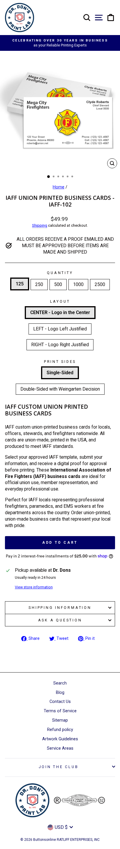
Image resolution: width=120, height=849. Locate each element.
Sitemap (60, 720)
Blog (60, 692)
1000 (78, 284)
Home (58, 187)
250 (39, 284)
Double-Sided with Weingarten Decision (60, 389)
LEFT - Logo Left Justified (60, 329)
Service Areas (60, 748)
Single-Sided (60, 372)
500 (58, 284)
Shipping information (60, 607)
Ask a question (60, 620)
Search (60, 683)
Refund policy (60, 729)
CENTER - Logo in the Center (60, 312)
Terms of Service (60, 710)
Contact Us (60, 701)
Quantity (60, 273)
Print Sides (60, 361)
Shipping (39, 225)
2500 (100, 284)
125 (20, 284)
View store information (34, 587)
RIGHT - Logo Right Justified (60, 344)
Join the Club (59, 767)
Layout (60, 301)
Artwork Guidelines (60, 739)
